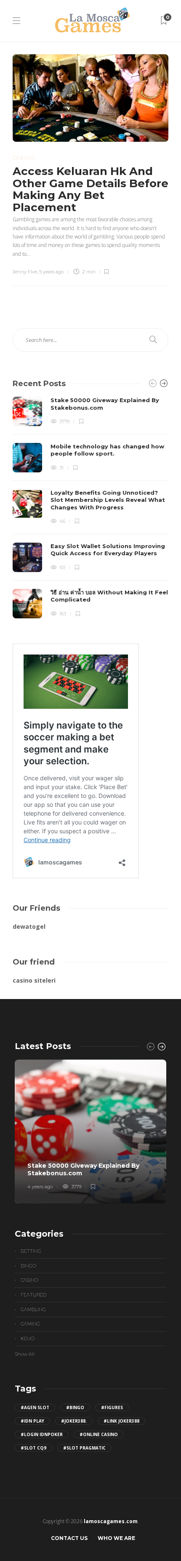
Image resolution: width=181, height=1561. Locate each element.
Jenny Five (25, 272)
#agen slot (35, 1407)
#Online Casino (99, 1434)
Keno (28, 1338)
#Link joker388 (121, 1421)
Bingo (28, 1266)
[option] (90, 507)
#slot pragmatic (84, 1448)
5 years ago (51, 272)
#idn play (32, 1421)
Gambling (33, 1309)
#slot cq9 (33, 1448)
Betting (31, 1251)
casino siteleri (34, 980)
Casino (24, 158)
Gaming (30, 1324)
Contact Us (69, 1538)
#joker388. (74, 1421)
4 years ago (40, 1187)
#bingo (75, 1407)
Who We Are (116, 1538)
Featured (33, 1295)
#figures (112, 1407)
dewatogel (29, 926)
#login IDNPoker (42, 1434)
